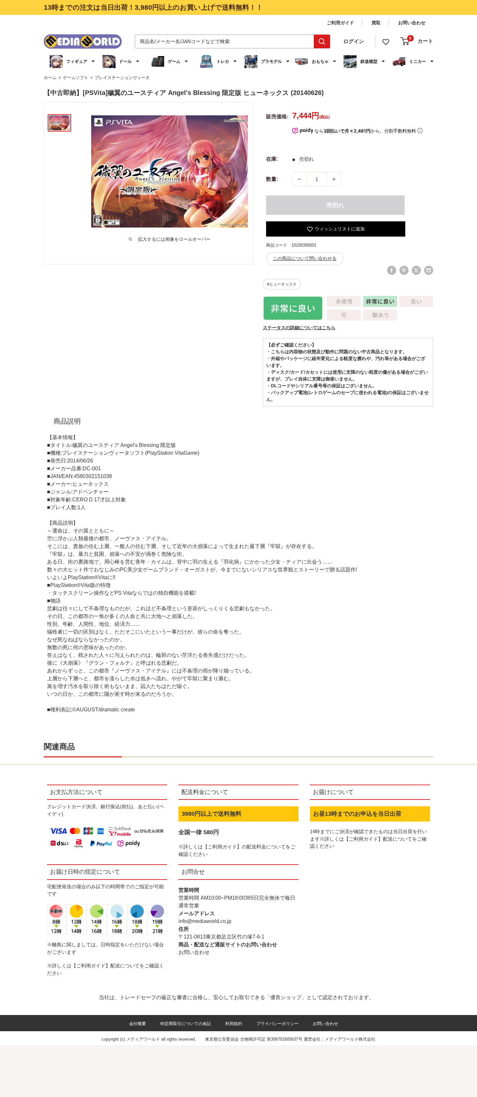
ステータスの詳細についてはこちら (299, 327)
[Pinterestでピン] (404, 270)
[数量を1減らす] (299, 179)
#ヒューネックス (282, 284)
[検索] (322, 41)
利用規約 (233, 1023)
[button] (73, 62)
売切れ (335, 205)
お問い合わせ (411, 22)
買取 (376, 22)
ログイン (353, 41)
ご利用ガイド (340, 22)
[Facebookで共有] (391, 270)
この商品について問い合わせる (304, 258)
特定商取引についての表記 (185, 1023)
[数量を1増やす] (334, 179)
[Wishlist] (386, 41)
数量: (272, 179)
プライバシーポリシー (277, 1023)
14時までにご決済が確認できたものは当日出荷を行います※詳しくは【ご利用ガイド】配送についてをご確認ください (368, 839)
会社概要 (137, 1023)
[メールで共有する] (428, 270)
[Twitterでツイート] (416, 270)
